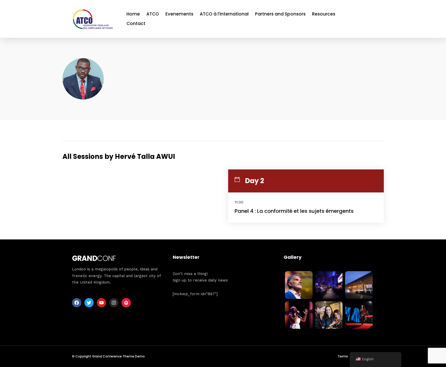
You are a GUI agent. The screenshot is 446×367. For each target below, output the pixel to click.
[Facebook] (76, 302)
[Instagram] (113, 302)
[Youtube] (101, 302)
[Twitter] (89, 302)
